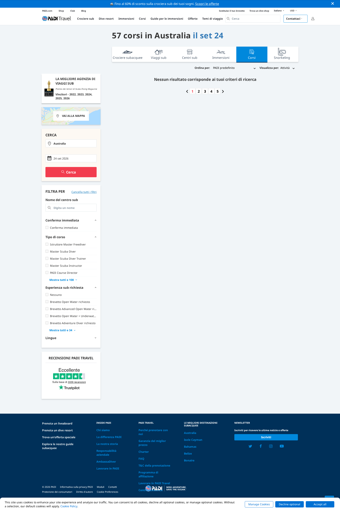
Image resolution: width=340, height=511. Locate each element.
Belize (188, 453)
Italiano (278, 10)
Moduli (100, 487)
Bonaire (189, 460)
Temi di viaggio (212, 18)
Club (72, 10)
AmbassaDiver (106, 461)
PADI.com (47, 10)
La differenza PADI (108, 437)
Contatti (112, 487)
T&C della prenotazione (154, 465)
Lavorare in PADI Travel (154, 483)
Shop (61, 10)
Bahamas (190, 446)
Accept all (320, 504)
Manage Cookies (259, 504)
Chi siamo (103, 430)
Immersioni (126, 18)
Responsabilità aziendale (106, 453)
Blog (83, 10)
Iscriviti (266, 437)
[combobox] (252, 19)
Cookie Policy (68, 506)
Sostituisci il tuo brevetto (232, 10)
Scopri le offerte (207, 4)
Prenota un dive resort (57, 430)
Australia (190, 433)
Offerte (193, 18)
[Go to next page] (223, 91)
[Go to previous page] (187, 91)
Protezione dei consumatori (57, 491)
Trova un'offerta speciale (58, 437)
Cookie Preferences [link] (107, 491)
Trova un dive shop (259, 10)
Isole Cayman (193, 440)
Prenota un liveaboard (57, 423)
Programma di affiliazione (148, 474)
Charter (144, 452)
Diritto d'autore (84, 491)
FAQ (141, 458)
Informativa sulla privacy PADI (76, 487)
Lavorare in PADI (107, 468)
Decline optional (289, 504)
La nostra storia (107, 444)
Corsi (142, 18)
